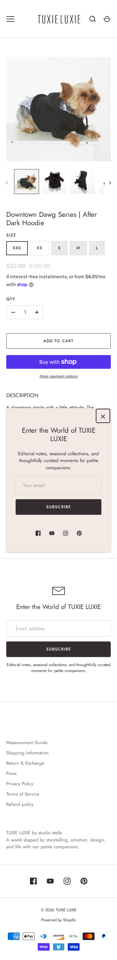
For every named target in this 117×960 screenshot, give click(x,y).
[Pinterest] (79, 533)
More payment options (59, 376)
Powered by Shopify (58, 920)
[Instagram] (65, 533)
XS (39, 248)
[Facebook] (38, 533)
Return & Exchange (25, 763)
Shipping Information (27, 752)
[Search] (93, 19)
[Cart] (107, 19)
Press (11, 773)
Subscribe (58, 507)
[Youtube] (52, 533)
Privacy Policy (19, 783)
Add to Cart (58, 341)
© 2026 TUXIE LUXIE (58, 910)
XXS (17, 248)
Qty (10, 299)
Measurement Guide (26, 742)
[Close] (103, 416)
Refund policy (20, 804)
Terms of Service (22, 794)
